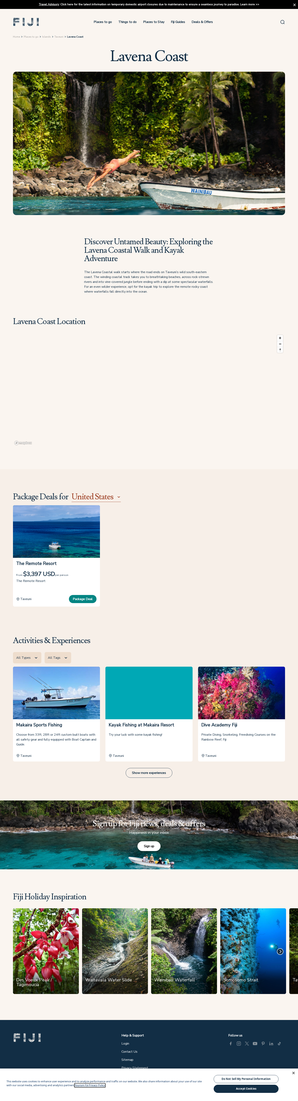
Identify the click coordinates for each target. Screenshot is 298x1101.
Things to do (127, 22)
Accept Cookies (246, 1088)
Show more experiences (149, 773)
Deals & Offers (202, 22)
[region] (149, 390)
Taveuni (59, 37)
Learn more (247, 4)
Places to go (103, 22)
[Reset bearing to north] (280, 350)
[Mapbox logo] (23, 443)
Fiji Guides (178, 22)
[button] (26, 22)
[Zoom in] (280, 338)
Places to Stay (153, 22)
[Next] (280, 951)
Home (16, 37)
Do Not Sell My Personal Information (246, 1079)
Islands (46, 37)
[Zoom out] (280, 344)
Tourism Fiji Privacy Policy (90, 1085)
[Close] (293, 1073)
